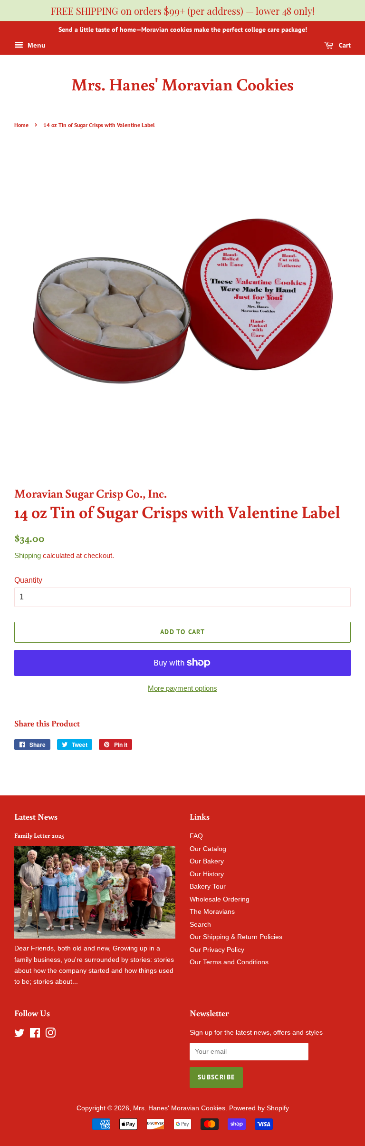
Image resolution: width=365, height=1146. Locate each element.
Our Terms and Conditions (229, 962)
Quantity (28, 580)
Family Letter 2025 (39, 835)
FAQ (196, 836)
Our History (207, 874)
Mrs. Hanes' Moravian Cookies (182, 84)
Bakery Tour (208, 886)
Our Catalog (208, 848)
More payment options (182, 688)
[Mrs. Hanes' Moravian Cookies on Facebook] (34, 1034)
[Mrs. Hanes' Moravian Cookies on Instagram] (50, 1034)
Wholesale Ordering (220, 899)
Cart (344, 45)
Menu (36, 45)
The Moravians (212, 911)
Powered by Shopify (259, 1108)
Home (21, 124)
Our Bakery (207, 861)
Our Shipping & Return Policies (236, 936)
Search (200, 924)
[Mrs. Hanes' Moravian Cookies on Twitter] (19, 1034)
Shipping (27, 555)
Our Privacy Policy (217, 949)
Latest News (36, 816)
